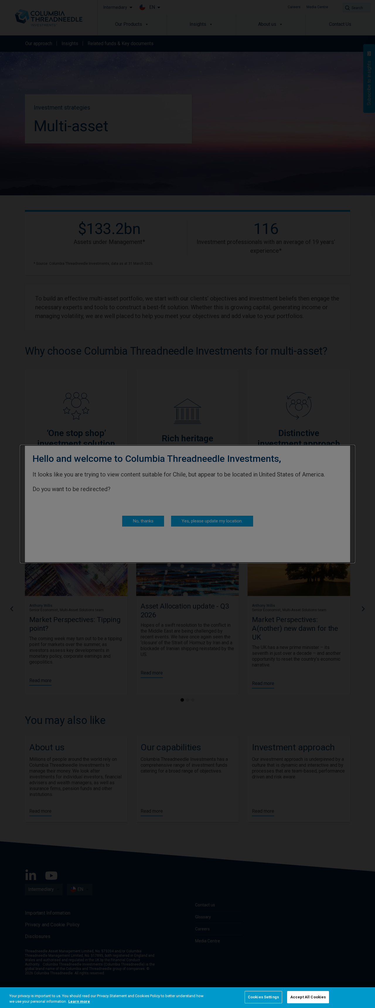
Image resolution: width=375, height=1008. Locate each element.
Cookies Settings (263, 997)
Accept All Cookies (308, 997)
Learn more (79, 1002)
